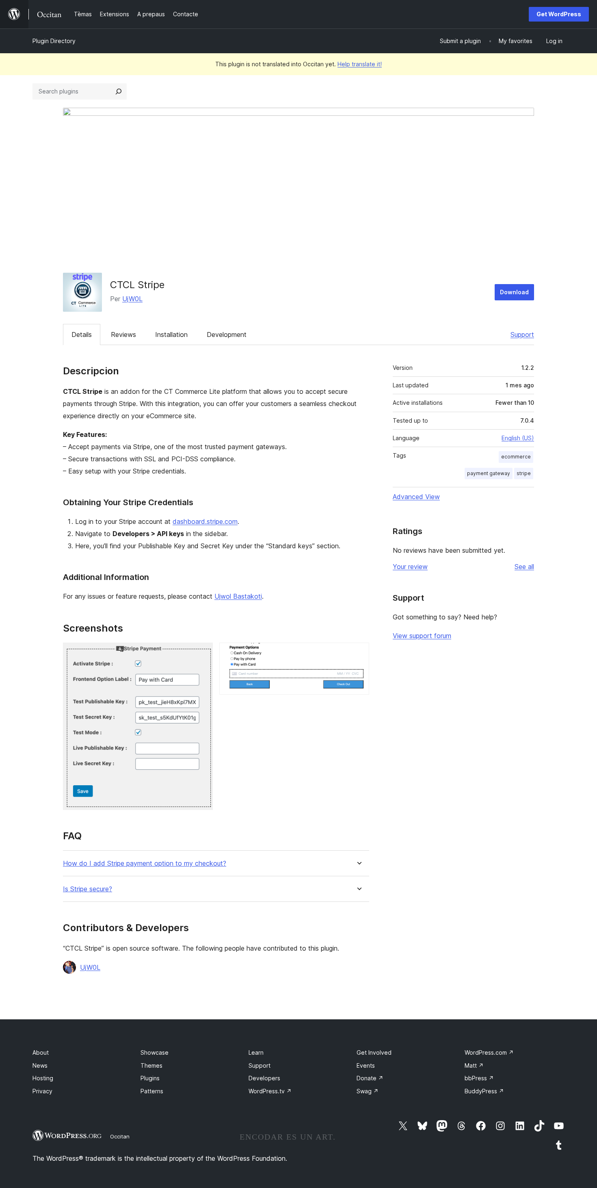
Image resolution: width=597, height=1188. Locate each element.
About (40, 1052)
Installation (171, 334)
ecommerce (516, 457)
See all (524, 567)
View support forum (422, 636)
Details (81, 334)
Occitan (120, 1136)
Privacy (42, 1091)
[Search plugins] (118, 91)
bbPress (479, 1078)
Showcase (155, 1052)
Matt (474, 1065)
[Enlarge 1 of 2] (202, 653)
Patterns (152, 1091)
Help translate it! (359, 64)
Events (366, 1065)
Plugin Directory (54, 40)
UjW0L (132, 299)
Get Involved (374, 1052)
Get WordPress (558, 14)
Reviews (123, 334)
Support (522, 334)
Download (514, 292)
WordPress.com (489, 1052)
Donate (370, 1078)
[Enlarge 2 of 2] (358, 653)
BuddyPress (484, 1091)
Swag (368, 1091)
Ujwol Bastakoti (238, 596)
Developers (264, 1078)
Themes (151, 1065)
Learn (256, 1052)
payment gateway (488, 473)
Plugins (150, 1078)
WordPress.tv (270, 1091)
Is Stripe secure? (87, 889)
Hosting (42, 1078)
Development (227, 334)
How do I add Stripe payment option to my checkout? (144, 863)
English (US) (518, 437)
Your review (410, 567)
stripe (524, 473)
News (40, 1065)
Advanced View (416, 497)
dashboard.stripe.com (205, 521)
